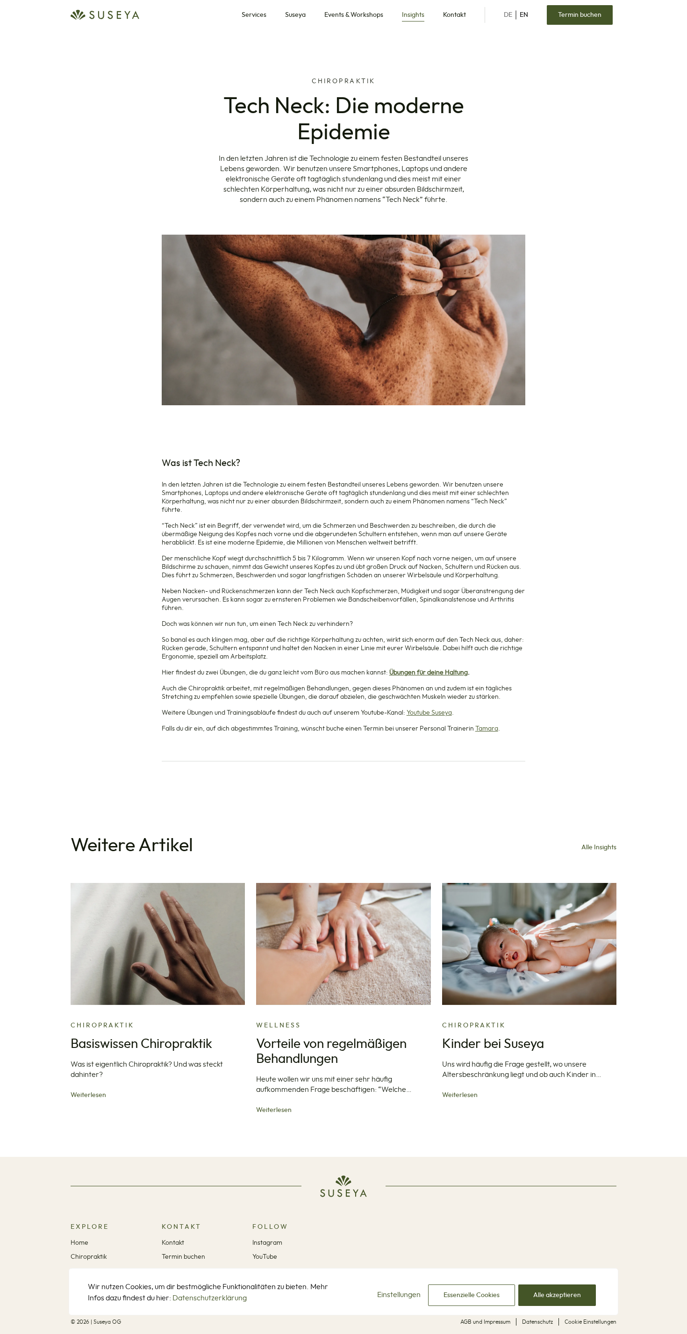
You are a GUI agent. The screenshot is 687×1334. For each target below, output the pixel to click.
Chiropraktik (89, 1257)
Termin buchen (579, 15)
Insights (413, 15)
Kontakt (454, 15)
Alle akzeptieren (557, 1295)
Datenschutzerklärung (209, 1298)
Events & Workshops (353, 15)
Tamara (486, 728)
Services (254, 15)
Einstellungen (399, 1294)
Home (79, 1243)
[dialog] (343, 1301)
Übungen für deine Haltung (428, 672)
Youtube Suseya (429, 713)
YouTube (264, 1257)
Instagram (267, 1243)
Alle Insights (598, 847)
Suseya (295, 15)
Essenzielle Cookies (472, 1295)
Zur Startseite (105, 15)
